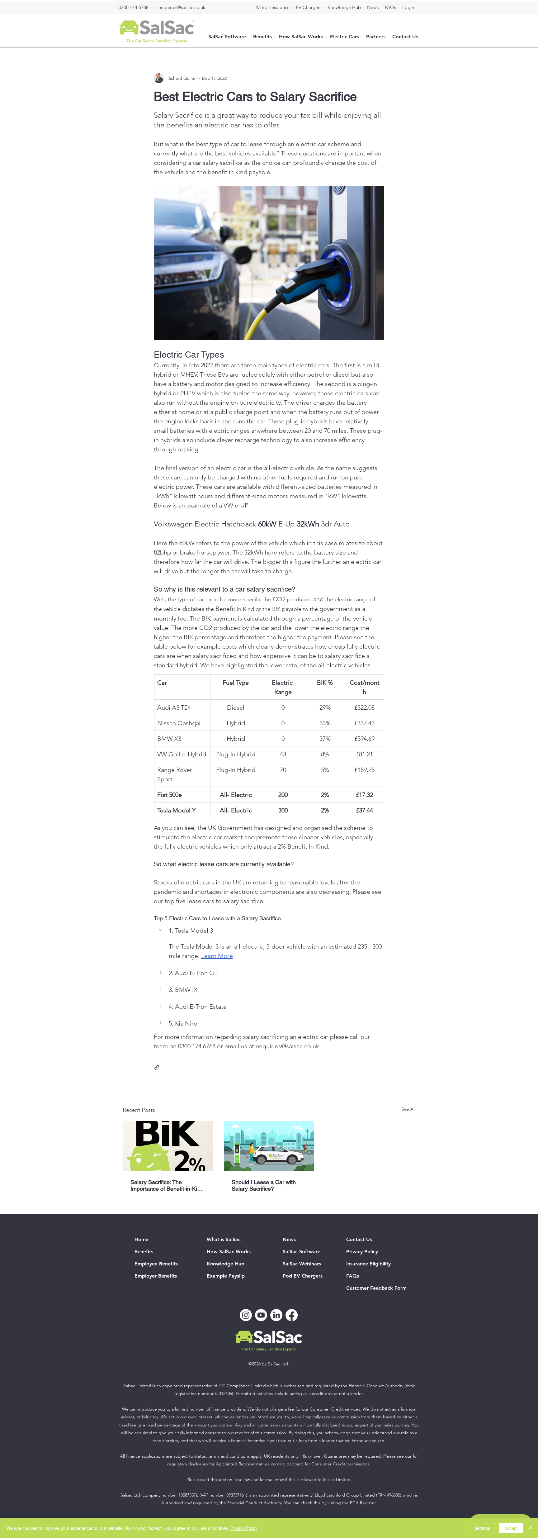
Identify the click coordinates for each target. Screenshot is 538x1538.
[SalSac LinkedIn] (276, 1315)
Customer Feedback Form (375, 1288)
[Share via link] (157, 1067)
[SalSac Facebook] (292, 1315)
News (289, 1239)
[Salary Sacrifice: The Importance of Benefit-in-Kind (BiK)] (168, 1146)
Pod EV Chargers (303, 1276)
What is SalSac (224, 1239)
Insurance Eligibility (368, 1264)
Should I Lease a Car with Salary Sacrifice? (264, 1185)
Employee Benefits (156, 1264)
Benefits (143, 1252)
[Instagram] (246, 1315)
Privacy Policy (362, 1252)
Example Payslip (226, 1276)
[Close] (530, 1528)
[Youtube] (261, 1315)
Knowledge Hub (225, 1264)
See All (408, 1109)
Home (141, 1239)
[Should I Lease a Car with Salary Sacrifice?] (269, 1146)
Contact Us (359, 1239)
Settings (482, 1528)
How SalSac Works (229, 1252)
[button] (375, 36)
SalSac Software (301, 1252)
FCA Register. (363, 1503)
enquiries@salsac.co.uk (181, 7)
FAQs (352, 1276)
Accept (511, 1528)
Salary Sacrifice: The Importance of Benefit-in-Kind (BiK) (166, 1185)
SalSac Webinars (302, 1264)
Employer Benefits (155, 1276)
